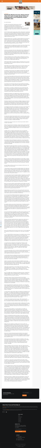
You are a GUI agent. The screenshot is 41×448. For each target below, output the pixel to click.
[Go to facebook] (3, 412)
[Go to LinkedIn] (6, 412)
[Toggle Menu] (2, 1)
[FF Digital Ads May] (37, 23)
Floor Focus (6, 13)
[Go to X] (4, 412)
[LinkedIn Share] (1, 225)
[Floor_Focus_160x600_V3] (20, 8)
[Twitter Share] (1, 223)
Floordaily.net (7, 409)
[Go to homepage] (20, 2)
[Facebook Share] (1, 221)
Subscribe (24, 395)
